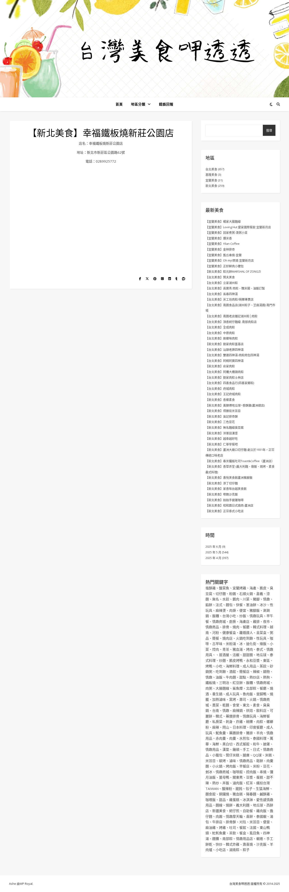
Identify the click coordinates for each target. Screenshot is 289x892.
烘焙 (249, 710)
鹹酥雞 (265, 794)
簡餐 (215, 638)
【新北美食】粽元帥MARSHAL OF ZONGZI (233, 271)
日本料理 (239, 727)
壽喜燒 (248, 844)
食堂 (236, 705)
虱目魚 (254, 833)
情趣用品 (212, 749)
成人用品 (249, 666)
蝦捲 (259, 838)
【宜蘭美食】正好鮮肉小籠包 (224, 266)
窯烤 (232, 699)
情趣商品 (212, 627)
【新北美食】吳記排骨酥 (221, 416)
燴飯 (263, 643)
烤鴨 (208, 666)
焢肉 (215, 649)
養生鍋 (217, 694)
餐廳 (246, 627)
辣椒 (256, 671)
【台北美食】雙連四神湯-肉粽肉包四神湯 (232, 355)
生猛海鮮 (262, 788)
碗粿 (249, 721)
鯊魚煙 (238, 688)
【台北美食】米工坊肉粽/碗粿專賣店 (229, 299)
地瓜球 (261, 654)
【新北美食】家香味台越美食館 (226, 489)
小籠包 (217, 755)
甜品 (222, 799)
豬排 (249, 733)
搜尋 (269, 130)
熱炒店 (254, 677)
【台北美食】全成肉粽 (220, 327)
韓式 (219, 716)
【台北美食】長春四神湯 (221, 294)
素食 (256, 705)
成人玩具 (232, 694)
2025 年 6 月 (213, 546)
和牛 (256, 744)
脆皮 (263, 588)
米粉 (256, 766)
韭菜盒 (261, 632)
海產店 (244, 621)
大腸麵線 (222, 688)
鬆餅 (259, 760)
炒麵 (222, 660)
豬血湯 (238, 649)
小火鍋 (217, 766)
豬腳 (256, 599)
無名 (215, 599)
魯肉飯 (248, 694)
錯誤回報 (166, 104)
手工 (246, 749)
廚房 (232, 621)
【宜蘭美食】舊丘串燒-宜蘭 (223, 255)
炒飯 (242, 616)
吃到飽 (221, 671)
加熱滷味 (219, 699)
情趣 (266, 599)
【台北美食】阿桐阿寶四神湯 (224, 361)
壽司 (242, 699)
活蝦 (236, 654)
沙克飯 (261, 844)
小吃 (219, 666)
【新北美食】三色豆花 (220, 422)
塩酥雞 (210, 588)
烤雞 (222, 827)
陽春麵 (251, 794)
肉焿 (232, 610)
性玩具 (261, 638)
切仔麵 (221, 593)
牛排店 (217, 822)
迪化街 (251, 643)
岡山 (225, 727)
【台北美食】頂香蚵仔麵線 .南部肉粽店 (231, 322)
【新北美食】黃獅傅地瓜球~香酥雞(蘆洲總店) (235, 405)
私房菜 (217, 721)
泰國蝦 (261, 816)
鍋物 (266, 671)
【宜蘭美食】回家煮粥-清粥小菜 (226, 232)
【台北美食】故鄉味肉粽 (221, 338)
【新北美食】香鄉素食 (220, 400)
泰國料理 (259, 738)
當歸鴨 (261, 694)
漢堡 (225, 749)
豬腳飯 (254, 610)
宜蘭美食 (211, 180)
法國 (252, 827)
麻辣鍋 (238, 710)
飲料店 (261, 710)
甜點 (242, 677)
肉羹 (232, 738)
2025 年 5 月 (213, 552)
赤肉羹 (221, 738)
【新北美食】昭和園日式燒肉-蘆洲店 (229, 505)
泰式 (259, 649)
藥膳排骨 (236, 733)
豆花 (266, 766)
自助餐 (248, 810)
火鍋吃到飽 (244, 638)
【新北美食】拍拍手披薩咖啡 (224, 500)
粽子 (246, 849)
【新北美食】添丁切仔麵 (221, 483)
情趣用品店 (244, 838)
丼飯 (225, 783)
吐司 (232, 827)
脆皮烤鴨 (236, 660)
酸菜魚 (224, 588)
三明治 (224, 682)
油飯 (219, 677)
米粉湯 (231, 643)
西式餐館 (242, 744)
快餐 (239, 604)
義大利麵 (242, 805)
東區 (266, 660)
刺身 (229, 721)
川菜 (246, 599)
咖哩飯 (210, 799)
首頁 (119, 104)
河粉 (215, 632)
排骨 (225, 627)
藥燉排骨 (232, 716)
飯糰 (215, 616)
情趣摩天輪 (234, 816)
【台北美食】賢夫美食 (220, 277)
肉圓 (219, 816)
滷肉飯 (238, 783)
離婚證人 (246, 632)
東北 (246, 705)
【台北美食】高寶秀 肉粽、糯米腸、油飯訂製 (235, 288)
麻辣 (215, 727)
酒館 (232, 671)
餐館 (242, 827)
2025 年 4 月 (213, 558)
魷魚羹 (221, 733)
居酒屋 (224, 654)
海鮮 (215, 744)
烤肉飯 (231, 766)
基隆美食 (211, 175)
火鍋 (252, 699)
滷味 (232, 760)
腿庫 (246, 755)
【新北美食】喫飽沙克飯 (221, 494)
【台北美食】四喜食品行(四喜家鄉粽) (229, 383)
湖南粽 (234, 849)
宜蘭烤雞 (239, 588)
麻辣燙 (221, 610)
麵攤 (215, 838)
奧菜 (215, 705)
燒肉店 (227, 638)
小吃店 (221, 849)
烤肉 (249, 649)
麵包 (229, 604)
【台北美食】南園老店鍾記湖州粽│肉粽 (231, 316)
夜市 (266, 621)
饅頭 (236, 749)
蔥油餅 (251, 604)
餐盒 (242, 833)
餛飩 (238, 788)
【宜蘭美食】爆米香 (218, 238)
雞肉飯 (261, 810)
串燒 (263, 772)
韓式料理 (259, 627)
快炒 (219, 844)
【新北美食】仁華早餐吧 (221, 444)
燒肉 (236, 627)
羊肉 (259, 733)
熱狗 (266, 677)
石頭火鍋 (246, 593)
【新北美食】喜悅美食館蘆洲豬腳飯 (228, 477)
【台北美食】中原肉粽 (220, 333)
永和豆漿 (253, 660)
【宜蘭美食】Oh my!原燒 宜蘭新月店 (229, 260)
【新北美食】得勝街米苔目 (223, 411)
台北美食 (211, 169)
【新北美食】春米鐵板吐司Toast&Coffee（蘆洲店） (239, 461)
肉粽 (259, 721)
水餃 (225, 599)
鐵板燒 (210, 682)
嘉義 (259, 593)
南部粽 (227, 838)
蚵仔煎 (234, 810)
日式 (256, 749)
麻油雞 (210, 827)
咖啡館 (238, 772)
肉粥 (208, 688)
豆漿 (249, 777)
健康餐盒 (229, 632)
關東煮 (238, 777)
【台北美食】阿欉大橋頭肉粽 (224, 372)
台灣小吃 (229, 616)
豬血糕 (238, 794)
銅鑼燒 (224, 794)
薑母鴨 (224, 777)
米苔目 (210, 760)
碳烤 (222, 760)
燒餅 (229, 805)
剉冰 (208, 772)
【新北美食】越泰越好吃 (221, 438)
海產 (252, 588)
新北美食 (211, 186)
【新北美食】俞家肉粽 (220, 366)
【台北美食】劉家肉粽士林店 (224, 377)
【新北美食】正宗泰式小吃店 (224, 511)
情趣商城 (219, 621)
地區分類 (138, 104)
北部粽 (251, 688)
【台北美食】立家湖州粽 (221, 283)
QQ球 (257, 755)
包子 (249, 788)
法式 (219, 604)
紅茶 (249, 783)
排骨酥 (231, 822)
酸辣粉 (227, 788)
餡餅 (208, 604)
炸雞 (239, 721)
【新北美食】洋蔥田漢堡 (221, 433)
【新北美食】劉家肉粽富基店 (224, 344)
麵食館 (210, 794)
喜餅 (249, 816)
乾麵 (225, 705)
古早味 (217, 643)
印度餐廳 (256, 727)
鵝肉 (236, 599)
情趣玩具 (256, 616)
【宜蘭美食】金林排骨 (220, 249)
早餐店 (244, 766)
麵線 (219, 805)
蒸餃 (263, 666)
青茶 (225, 649)
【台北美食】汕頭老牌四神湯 (224, 350)
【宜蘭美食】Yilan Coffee (222, 244)
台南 (215, 710)
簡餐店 (244, 671)
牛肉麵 (231, 677)
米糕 (268, 755)
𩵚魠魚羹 (219, 833)
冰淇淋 (248, 799)
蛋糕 (259, 777)
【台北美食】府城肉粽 (220, 388)
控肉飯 (251, 772)
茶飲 (232, 833)
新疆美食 (219, 810)
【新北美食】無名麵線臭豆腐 (224, 427)
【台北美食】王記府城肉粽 (223, 394)
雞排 (256, 621)
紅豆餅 (238, 682)
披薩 (266, 744)
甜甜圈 (248, 654)
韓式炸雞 (232, 844)
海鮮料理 (232, 666)
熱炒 (215, 783)
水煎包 (244, 738)
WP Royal (26, 884)
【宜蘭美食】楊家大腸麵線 (223, 221)
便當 (242, 610)
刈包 (242, 822)
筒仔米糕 (232, 755)
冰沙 (263, 604)
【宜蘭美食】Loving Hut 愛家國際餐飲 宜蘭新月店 (238, 227)
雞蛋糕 (234, 799)
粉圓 (232, 593)
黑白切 (227, 744)
